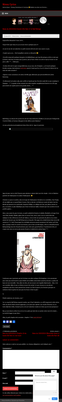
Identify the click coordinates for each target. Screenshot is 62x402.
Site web (5, 383)
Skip (49, 398)
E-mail (5, 378)
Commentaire (7, 348)
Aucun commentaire (25, 36)
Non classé (6, 326)
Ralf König (24, 68)
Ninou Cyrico (9, 4)
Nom (4, 373)
